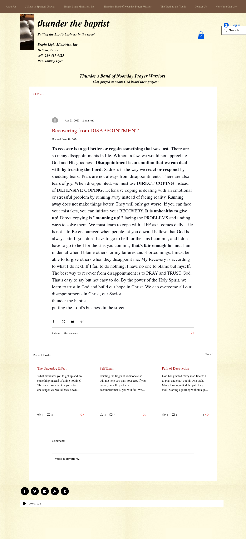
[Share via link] (82, 321)
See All (209, 354)
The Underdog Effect (51, 368)
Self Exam (107, 368)
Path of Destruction (175, 368)
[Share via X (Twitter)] (63, 321)
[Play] (24, 503)
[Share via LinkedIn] (72, 321)
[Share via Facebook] (54, 321)
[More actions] (191, 120)
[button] (201, 35)
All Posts (38, 94)
